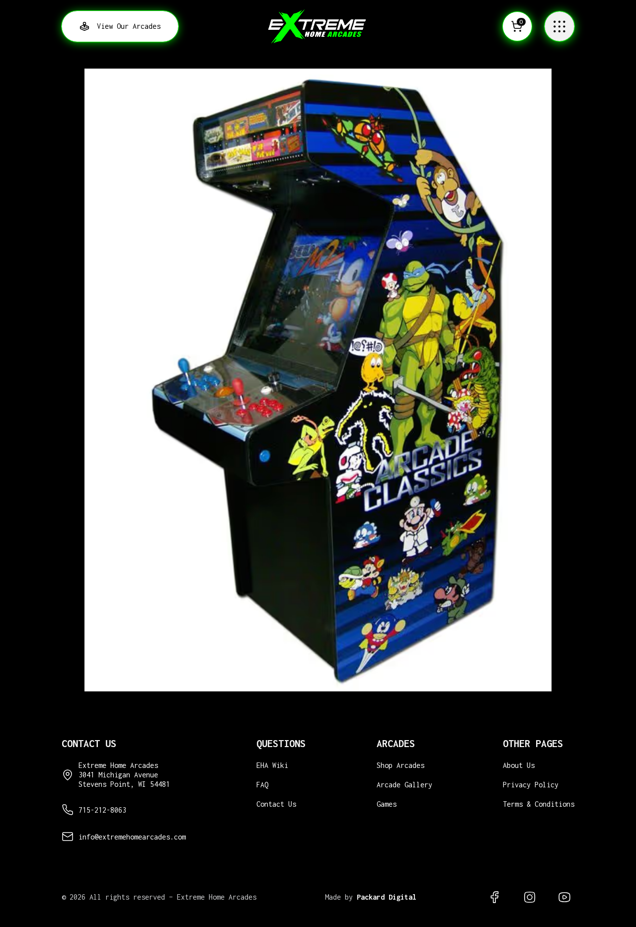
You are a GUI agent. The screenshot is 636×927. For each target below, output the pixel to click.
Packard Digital (386, 897)
